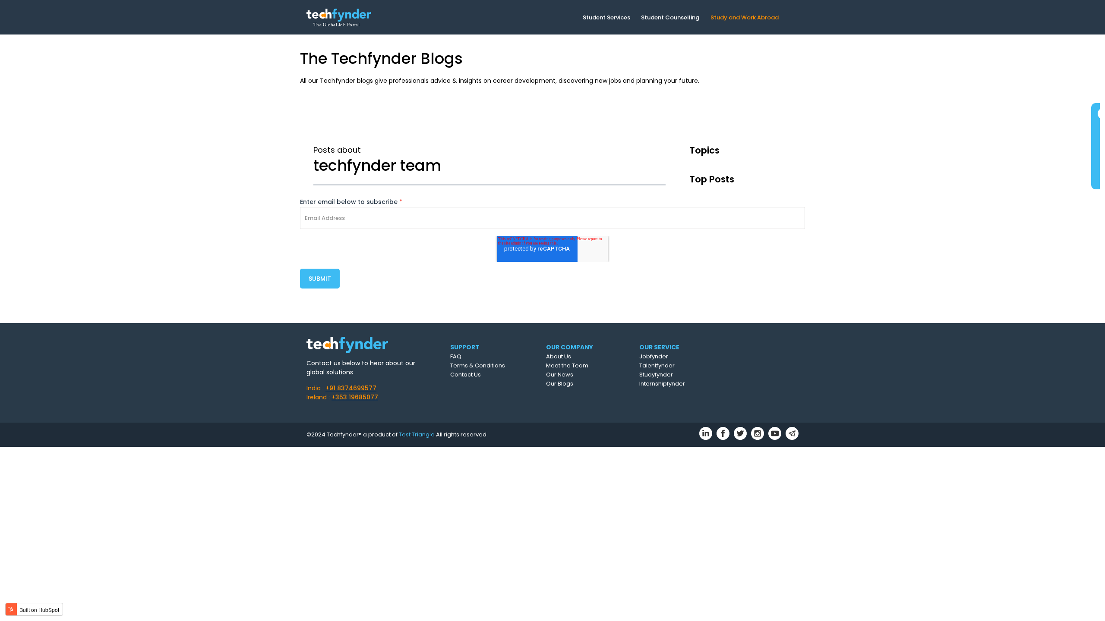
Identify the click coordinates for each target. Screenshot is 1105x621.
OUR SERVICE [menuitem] (659, 347)
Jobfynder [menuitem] (653, 356)
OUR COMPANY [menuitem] (569, 347)
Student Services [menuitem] (606, 17)
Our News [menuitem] (559, 374)
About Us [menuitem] (558, 356)
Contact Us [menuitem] (465, 374)
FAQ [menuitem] (455, 356)
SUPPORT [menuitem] (465, 347)
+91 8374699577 (350, 388)
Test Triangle (417, 434)
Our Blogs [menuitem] (559, 384)
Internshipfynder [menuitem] (662, 384)
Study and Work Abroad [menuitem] (744, 17)
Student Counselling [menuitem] (670, 17)
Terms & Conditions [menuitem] (477, 365)
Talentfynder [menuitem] (657, 365)
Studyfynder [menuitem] (656, 374)
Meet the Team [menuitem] (567, 365)
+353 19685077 (355, 397)
